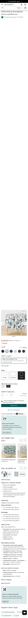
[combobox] (19, 7)
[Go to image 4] (15, 336)
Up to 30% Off (12, 1)
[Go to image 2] (13, 336)
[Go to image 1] (12, 336)
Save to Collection (14, 410)
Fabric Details (6, 366)
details (18, 1)
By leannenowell (4, 461)
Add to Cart (14, 405)
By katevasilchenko (21, 462)
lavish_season (12, 17)
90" (8, 386)
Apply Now (5, 601)
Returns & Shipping (14, 580)
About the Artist (14, 583)
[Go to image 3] (14, 336)
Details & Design (14, 479)
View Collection (7, 432)
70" (3, 386)
